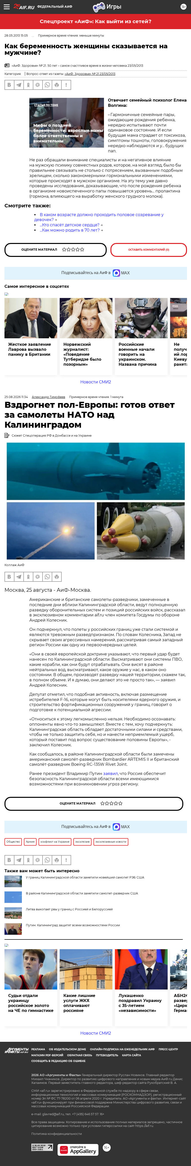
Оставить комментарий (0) (148, 249)
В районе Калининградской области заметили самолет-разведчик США (82, 893)
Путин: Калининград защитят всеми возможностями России (73, 925)
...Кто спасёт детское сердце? (69, 225)
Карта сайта (131, 1055)
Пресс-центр (168, 1049)
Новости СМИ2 (95, 382)
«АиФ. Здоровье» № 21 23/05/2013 (90, 74)
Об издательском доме (67, 1049)
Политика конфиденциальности (56, 1134)
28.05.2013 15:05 (16, 35)
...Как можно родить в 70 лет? (70, 230)
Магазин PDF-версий (47, 1055)
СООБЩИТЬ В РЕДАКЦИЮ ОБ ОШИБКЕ (58, 1061)
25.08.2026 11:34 (16, 397)
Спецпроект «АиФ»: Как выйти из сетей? (95, 21)
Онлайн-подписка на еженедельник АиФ (122, 1049)
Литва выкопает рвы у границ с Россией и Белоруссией (69, 909)
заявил (110, 773)
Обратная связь (79, 1055)
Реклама (38, 1049)
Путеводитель (107, 1055)
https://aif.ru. (144, 1126)
